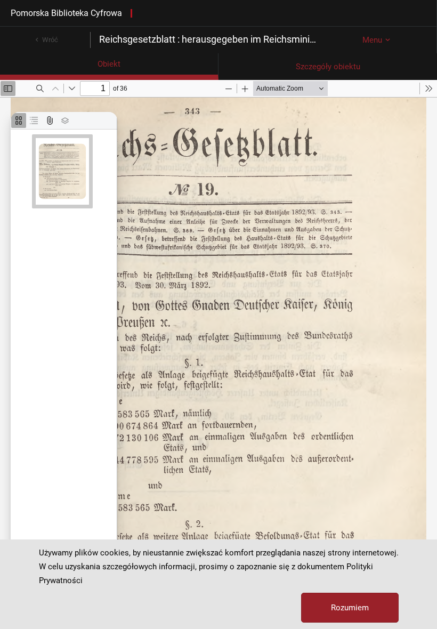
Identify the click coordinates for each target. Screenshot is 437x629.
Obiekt (109, 64)
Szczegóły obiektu (328, 66)
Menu (372, 40)
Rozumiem (350, 607)
